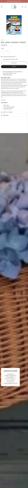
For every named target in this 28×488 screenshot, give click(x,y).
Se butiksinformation (7, 74)
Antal (2, 48)
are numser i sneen (8, 108)
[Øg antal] (7, 51)
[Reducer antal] (2, 51)
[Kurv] (25, 6)
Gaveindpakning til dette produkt (10, 59)
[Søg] (22, 6)
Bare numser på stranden (9, 107)
